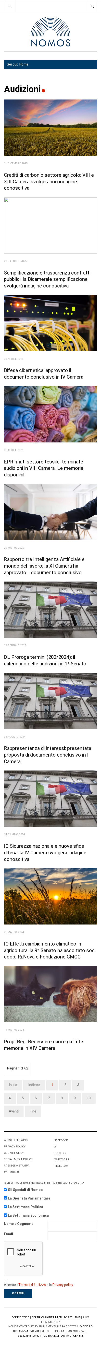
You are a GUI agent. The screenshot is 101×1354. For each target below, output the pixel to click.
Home (23, 64)
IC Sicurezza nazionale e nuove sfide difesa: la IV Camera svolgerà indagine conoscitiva (45, 853)
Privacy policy (62, 1285)
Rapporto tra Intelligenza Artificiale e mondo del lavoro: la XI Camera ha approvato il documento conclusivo (44, 566)
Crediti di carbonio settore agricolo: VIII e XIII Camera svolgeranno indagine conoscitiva (49, 182)
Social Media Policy (18, 1159)
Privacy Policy (14, 1147)
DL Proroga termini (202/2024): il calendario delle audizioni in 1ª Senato (45, 660)
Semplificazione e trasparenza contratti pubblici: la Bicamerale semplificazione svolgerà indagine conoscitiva (47, 279)
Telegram (61, 1166)
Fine (33, 1111)
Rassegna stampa (16, 1166)
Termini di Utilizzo (32, 1285)
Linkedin (60, 1153)
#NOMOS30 (11, 1172)
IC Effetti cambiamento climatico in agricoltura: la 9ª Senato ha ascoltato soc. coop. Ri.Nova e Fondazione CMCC (50, 950)
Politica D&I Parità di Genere (62, 1336)
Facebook (61, 1140)
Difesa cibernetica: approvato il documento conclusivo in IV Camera (43, 374)
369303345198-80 (28, 1336)
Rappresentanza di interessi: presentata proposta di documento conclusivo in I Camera (47, 755)
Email (8, 1234)
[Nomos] (50, 31)
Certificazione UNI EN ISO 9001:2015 (56, 1317)
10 (89, 1098)
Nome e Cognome (18, 1223)
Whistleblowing (16, 1140)
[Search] (92, 6)
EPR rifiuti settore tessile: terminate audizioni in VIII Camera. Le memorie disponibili (43, 468)
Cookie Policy (14, 1153)
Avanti (14, 1111)
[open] (9, 6)
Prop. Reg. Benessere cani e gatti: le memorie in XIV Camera (43, 1045)
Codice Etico (20, 1317)
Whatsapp (61, 1159)
